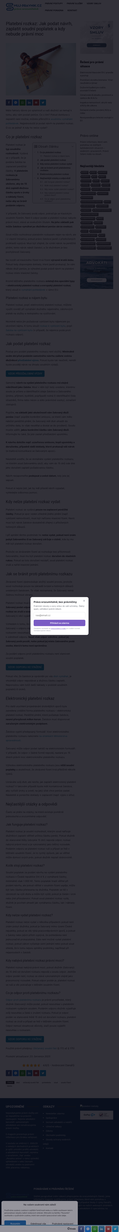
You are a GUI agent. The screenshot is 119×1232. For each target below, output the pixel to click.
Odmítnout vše (38, 1223)
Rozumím (15, 1223)
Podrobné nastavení (62, 1223)
